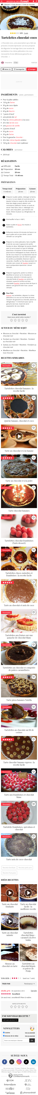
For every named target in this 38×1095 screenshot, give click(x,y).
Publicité (23, 1068)
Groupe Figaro (17, 1072)
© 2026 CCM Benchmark (29, 1072)
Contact (18, 1068)
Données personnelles (8, 1070)
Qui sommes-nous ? (8, 1068)
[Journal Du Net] (28, 1080)
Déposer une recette (10, 1020)
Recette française (9, 873)
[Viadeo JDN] (28, 1088)
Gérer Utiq (33, 1070)
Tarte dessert (16, 4)
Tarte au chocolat (29, 4)
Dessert (7, 4)
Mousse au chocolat (10, 333)
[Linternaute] (10, 1085)
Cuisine (7, 1033)
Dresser (9, 295)
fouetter (25, 263)
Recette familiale (9, 868)
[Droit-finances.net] (28, 1084)
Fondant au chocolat (11, 339)
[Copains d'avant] (10, 1088)
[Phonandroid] (28, 1092)
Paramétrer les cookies (22, 1070)
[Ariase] (10, 1093)
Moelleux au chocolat (11, 350)
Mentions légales (7, 1072)
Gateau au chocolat (10, 345)
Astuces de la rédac (11, 1036)
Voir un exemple (30, 1033)
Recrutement (31, 1068)
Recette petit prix (25, 868)
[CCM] (10, 1080)
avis (26, 33)
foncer (19, 225)
